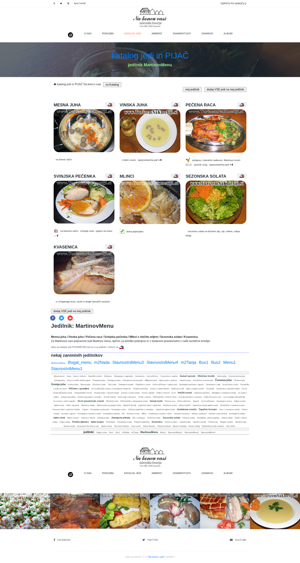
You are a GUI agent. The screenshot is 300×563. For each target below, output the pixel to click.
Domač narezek (187, 376)
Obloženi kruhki (206, 376)
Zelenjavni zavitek (126, 384)
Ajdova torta (59, 405)
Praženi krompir (154, 418)
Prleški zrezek (185, 393)
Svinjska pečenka (140, 389)
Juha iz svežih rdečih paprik (78, 380)
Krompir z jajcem (68, 414)
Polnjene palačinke (142, 422)
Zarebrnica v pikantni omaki (228, 389)
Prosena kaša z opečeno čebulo (66, 409)
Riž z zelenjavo (138, 418)
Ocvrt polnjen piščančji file (234, 397)
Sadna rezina (106, 426)
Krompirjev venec (118, 409)
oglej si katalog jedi (78, 519)
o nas (87, 33)
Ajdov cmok (59, 418)
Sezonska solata (171, 417)
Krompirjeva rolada (237, 414)
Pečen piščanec (184, 401)
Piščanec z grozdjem (79, 388)
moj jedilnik (192, 89)
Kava (69, 376)
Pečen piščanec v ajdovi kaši (165, 384)
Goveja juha (58, 384)
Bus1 (203, 362)
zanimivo (207, 33)
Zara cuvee (136, 426)
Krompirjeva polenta (111, 414)
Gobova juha (73, 384)
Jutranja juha (59, 380)
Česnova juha (223, 380)
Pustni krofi (213, 422)
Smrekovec (140, 376)
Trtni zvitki (112, 384)
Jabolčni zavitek (199, 422)
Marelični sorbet (95, 376)
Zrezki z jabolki (148, 393)
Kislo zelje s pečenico (127, 397)
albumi (228, 33)
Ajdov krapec (97, 422)
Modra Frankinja (179, 426)
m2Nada (102, 362)
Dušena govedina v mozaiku (90, 397)
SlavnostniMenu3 (128, 362)
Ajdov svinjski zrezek (195, 389)
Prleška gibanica (80, 422)
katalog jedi (135, 33)
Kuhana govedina (68, 397)
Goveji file (210, 389)
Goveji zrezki (156, 401)
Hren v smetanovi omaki (229, 409)
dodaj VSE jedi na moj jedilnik (225, 89)
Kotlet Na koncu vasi (212, 397)
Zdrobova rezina (170, 405)
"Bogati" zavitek (226, 422)
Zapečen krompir (208, 409)
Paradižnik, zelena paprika (208, 418)
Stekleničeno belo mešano (213, 426)
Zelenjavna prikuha (120, 418)
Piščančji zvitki (112, 401)
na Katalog (112, 84)
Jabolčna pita (185, 422)
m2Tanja (188, 362)
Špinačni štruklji (129, 405)
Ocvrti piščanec (208, 401)
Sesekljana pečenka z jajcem (191, 384)
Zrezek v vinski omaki (130, 393)
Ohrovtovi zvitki (99, 384)
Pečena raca (170, 401)
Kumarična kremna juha (203, 380)
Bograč (196, 401)
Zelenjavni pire (103, 418)
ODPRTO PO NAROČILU (233, 3)
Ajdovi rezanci (73, 418)
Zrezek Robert (110, 397)
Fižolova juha (239, 380)
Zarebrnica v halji (213, 384)
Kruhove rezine (133, 414)
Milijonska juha (151, 380)
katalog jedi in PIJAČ (150, 55)
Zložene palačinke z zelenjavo (141, 409)
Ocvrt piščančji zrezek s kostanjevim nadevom (111, 389)
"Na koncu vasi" (156, 556)
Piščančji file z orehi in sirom (165, 397)
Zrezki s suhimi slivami (159, 389)
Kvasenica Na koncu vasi (88, 426)
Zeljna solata (65, 422)
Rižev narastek (72, 405)
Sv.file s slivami (144, 397)
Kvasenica (157, 422)
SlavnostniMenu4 (162, 362)
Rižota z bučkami (199, 414)
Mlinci (144, 414)
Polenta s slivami (88, 418)
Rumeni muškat (164, 426)
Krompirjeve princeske (99, 409)
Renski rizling (194, 426)
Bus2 (215, 362)
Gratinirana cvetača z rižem (160, 414)
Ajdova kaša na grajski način (109, 405)
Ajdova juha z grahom (168, 380)
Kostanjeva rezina (224, 401)
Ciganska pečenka (202, 393)
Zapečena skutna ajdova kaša (205, 405)
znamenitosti (182, 33)
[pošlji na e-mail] (70, 318)
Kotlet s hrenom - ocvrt (166, 393)
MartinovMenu (58, 363)
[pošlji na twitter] (61, 318)
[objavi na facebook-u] (52, 318)
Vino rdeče (230, 426)
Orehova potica (170, 422)
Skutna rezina (69, 426)
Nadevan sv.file (177, 389)
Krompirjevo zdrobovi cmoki (89, 414)
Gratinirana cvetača (187, 409)
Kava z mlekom (79, 376)
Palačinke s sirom (143, 384)
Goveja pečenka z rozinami (190, 397)
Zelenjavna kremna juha (133, 380)
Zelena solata (227, 418)
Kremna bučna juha (237, 376)
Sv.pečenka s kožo (230, 384)
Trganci (85, 409)
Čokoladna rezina (124, 422)
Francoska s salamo (169, 376)
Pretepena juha (99, 380)
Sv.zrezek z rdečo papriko (64, 401)
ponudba (108, 33)
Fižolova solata (188, 418)
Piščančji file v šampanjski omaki (134, 401)
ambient (157, 33)
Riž (123, 414)
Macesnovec (59, 376)
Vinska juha (222, 376)
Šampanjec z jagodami (123, 376)
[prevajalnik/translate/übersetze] (68, 3)
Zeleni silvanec (149, 426)
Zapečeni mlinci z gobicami (149, 405)
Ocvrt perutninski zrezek (91, 401)
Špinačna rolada (88, 405)
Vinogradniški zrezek (83, 393)
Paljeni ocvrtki (239, 401)
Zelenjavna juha (113, 380)
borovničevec (152, 376)
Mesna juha (85, 384)
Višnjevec (108, 376)
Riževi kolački (184, 405)
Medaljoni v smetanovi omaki (224, 393)
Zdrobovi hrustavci (182, 414)
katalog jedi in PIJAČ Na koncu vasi (78, 84)
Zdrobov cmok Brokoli (218, 414)
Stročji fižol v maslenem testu (232, 405)
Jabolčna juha (185, 380)
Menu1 (229, 362)
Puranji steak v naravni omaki (106, 393)
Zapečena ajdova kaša (165, 409)
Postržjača (110, 422)
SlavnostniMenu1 (66, 368)
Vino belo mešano (121, 426)
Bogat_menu (79, 362)
